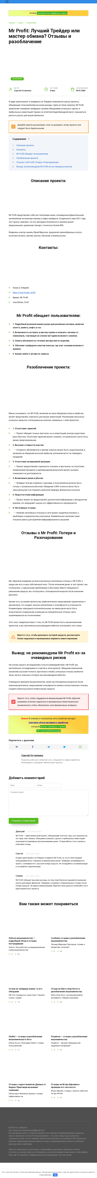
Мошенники (17, 79)
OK (55, 1175)
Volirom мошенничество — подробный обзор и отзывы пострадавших (23, 941)
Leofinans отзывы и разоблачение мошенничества (68, 939)
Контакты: (21, 149)
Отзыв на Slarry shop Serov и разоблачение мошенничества (66, 990)
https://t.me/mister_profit (24, 292)
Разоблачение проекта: (27, 158)
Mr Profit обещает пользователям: (32, 154)
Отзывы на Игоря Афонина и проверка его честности (65, 1085)
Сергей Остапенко (32, 755)
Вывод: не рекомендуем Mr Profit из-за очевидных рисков (44, 166)
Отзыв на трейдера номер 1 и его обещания (25, 990)
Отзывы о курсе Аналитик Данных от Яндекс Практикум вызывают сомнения (27, 1087)
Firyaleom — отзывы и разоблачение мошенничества (69, 1038)
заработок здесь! (59, 13)
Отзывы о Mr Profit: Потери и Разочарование (37, 162)
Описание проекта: (25, 145)
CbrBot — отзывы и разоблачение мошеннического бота (25, 1038)
